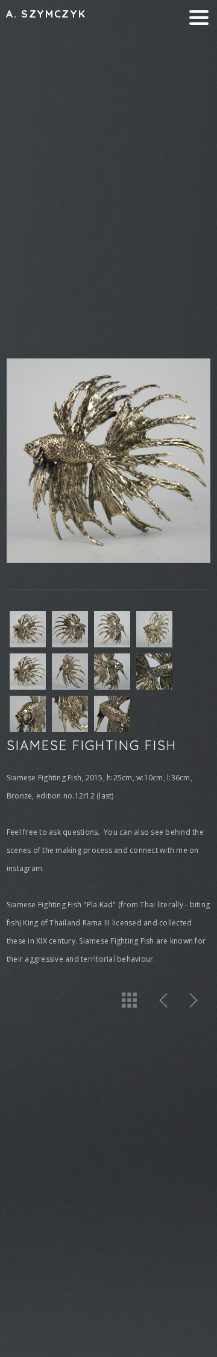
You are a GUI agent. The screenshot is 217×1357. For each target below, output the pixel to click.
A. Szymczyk (46, 13)
